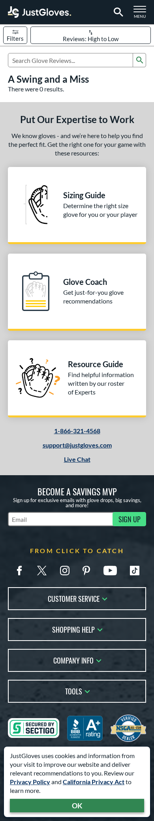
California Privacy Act (93, 781)
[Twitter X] (42, 570)
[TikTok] (134, 570)
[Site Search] (117, 12)
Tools (73, 690)
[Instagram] (64, 570)
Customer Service (74, 598)
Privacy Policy (30, 781)
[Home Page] (39, 12)
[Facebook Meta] (19, 570)
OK (77, 805)
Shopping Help (73, 628)
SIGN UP (129, 519)
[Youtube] (110, 570)
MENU (142, 14)
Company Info (73, 659)
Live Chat (77, 459)
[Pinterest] (86, 570)
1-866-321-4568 (77, 430)
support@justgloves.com (77, 445)
